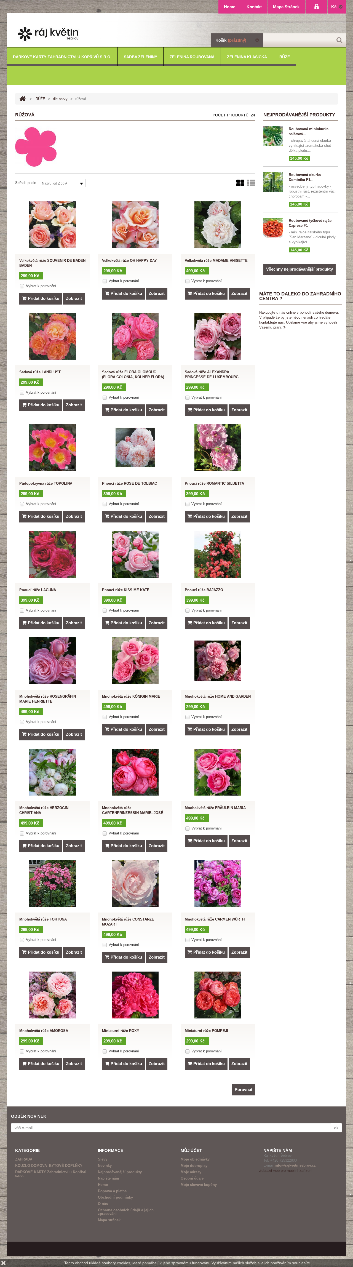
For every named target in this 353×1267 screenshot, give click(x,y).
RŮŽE (284, 57)
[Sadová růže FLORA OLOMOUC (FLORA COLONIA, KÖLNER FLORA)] (135, 336)
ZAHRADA (23, 1159)
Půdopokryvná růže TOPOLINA (45, 483)
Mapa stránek (109, 1220)
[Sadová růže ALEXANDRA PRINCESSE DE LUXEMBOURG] (218, 336)
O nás (103, 1204)
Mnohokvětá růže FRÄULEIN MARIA (215, 808)
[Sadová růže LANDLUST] (52, 336)
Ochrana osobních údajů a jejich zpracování (126, 1212)
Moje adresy (191, 1172)
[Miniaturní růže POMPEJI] (218, 995)
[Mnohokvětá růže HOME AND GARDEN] (218, 660)
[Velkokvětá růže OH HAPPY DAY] (135, 224)
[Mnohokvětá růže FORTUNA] (52, 883)
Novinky (105, 1166)
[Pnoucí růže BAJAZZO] (218, 554)
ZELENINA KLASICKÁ (247, 57)
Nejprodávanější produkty (120, 1172)
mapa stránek (286, 6)
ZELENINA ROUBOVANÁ (192, 57)
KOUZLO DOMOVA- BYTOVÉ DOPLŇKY (48, 1166)
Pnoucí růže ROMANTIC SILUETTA (214, 483)
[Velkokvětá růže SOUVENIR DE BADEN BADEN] (52, 224)
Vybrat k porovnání (41, 286)
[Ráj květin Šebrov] (176, 34)
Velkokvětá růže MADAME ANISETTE (216, 260)
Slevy (102, 1159)
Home (103, 1185)
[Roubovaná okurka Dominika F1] (274, 182)
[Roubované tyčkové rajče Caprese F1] (274, 228)
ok (336, 1127)
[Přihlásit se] (316, 7)
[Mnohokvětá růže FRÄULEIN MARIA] (218, 772)
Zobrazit (74, 298)
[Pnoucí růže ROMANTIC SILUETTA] (218, 447)
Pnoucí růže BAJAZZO (204, 590)
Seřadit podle (25, 183)
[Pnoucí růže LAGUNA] (52, 554)
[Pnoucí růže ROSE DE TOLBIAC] (135, 447)
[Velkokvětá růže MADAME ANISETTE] (218, 224)
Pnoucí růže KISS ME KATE (125, 590)
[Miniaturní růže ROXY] (135, 995)
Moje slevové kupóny (199, 1185)
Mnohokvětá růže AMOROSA (43, 1031)
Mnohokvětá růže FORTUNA (43, 919)
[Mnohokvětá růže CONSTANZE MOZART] (135, 883)
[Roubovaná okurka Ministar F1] (274, 136)
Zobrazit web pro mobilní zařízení (285, 1171)
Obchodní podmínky (115, 1197)
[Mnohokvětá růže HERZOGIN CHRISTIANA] (52, 772)
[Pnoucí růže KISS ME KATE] (135, 554)
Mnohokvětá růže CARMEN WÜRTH (215, 919)
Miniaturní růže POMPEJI (206, 1031)
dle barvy (60, 99)
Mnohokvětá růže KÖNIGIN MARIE (131, 696)
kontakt (254, 6)
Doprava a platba (112, 1191)
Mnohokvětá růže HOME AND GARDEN (218, 696)
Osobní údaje (192, 1178)
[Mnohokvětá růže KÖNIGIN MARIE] (135, 660)
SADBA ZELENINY (140, 57)
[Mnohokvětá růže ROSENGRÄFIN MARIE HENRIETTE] (52, 660)
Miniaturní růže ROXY (120, 1031)
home (229, 6)
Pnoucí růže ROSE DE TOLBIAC (129, 483)
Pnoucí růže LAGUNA (37, 590)
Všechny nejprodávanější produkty (299, 269)
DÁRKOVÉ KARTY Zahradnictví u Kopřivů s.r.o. (62, 57)
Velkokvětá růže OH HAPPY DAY (129, 260)
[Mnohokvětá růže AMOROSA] (52, 995)
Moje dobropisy (194, 1166)
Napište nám (108, 1178)
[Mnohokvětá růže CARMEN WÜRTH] (218, 883)
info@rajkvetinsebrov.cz (295, 1165)
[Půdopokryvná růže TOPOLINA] (52, 447)
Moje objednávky (195, 1159)
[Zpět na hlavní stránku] (22, 99)
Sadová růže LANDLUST (40, 372)
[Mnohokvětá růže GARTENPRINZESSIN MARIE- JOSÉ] (135, 772)
